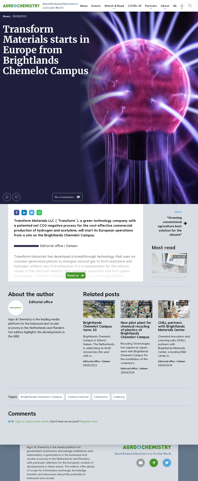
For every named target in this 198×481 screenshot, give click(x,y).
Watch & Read (114, 6)
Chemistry (101, 397)
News (84, 6)
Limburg (119, 397)
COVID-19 (134, 6)
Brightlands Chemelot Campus (41, 397)
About (165, 6)
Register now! (88, 421)
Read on (73, 275)
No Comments (64, 197)
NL (175, 6)
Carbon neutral (78, 397)
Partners (151, 6)
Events (96, 6)
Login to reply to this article (32, 421)
